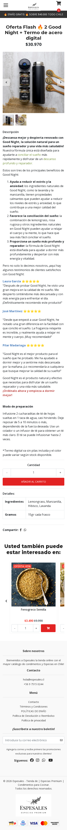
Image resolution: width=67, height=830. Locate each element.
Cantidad (33, 465)
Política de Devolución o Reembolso (33, 715)
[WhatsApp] (43, 760)
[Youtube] (50, 760)
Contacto (33, 702)
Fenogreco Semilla (33, 609)
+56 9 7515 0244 (33, 684)
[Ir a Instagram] (37, 760)
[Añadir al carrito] (48, 628)
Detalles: (9, 494)
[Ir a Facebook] (32, 760)
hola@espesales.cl (33, 679)
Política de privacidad (33, 720)
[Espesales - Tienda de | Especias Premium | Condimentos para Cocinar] (33, 6)
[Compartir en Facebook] (21, 530)
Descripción (11, 132)
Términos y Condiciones (34, 706)
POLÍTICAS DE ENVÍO (33, 711)
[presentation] (6, 82)
